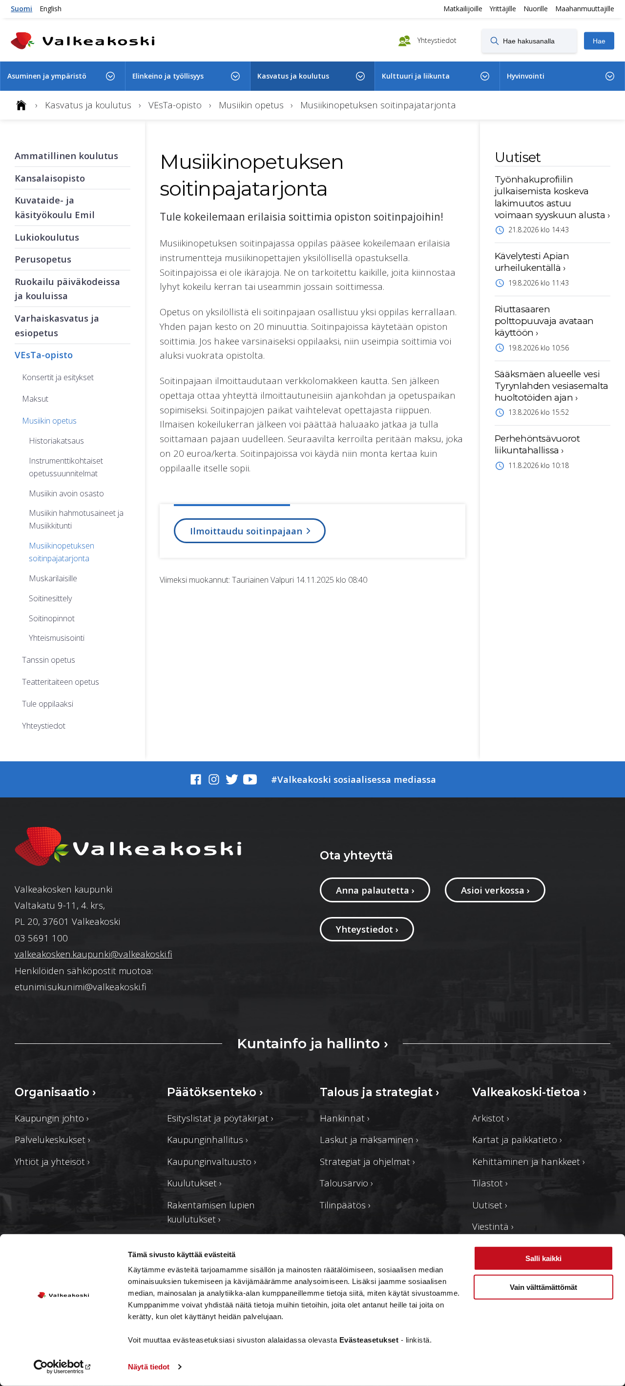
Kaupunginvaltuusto (211, 1161)
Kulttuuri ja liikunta (416, 76)
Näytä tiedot (148, 1367)
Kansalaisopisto (50, 178)
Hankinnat (345, 1118)
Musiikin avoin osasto (66, 493)
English (51, 8)
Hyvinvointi (525, 76)
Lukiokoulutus (47, 237)
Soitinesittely (50, 598)
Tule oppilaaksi (47, 703)
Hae (599, 41)
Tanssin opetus (48, 659)
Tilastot (490, 1183)
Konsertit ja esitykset (58, 377)
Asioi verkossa (495, 890)
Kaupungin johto (52, 1118)
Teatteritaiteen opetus (60, 681)
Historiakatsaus (56, 440)
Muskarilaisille (53, 578)
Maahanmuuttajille (584, 8)
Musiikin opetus (49, 420)
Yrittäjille (503, 8)
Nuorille (535, 8)
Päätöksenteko (215, 1092)
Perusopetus (43, 259)
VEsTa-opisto (44, 354)
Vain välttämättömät (543, 1287)
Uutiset (489, 1205)
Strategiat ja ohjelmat (367, 1161)
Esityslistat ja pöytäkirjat (220, 1118)
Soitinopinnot (52, 618)
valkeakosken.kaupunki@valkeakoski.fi (93, 954)
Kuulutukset (194, 1183)
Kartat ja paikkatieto (517, 1139)
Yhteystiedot (436, 39)
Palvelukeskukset (52, 1139)
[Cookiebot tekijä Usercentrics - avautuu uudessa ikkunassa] (63, 1367)
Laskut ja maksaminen (369, 1139)
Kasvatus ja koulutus (293, 76)
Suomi (21, 8)
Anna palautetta (375, 890)
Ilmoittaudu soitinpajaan (247, 531)
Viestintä (493, 1226)
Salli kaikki (543, 1258)
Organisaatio (55, 1092)
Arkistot (490, 1118)
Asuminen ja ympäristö (46, 76)
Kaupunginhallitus (207, 1139)
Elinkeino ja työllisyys (168, 76)
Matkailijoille (462, 8)
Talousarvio (346, 1183)
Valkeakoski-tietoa (529, 1092)
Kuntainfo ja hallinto (312, 1043)
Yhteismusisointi (56, 637)
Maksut (35, 398)
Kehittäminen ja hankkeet (528, 1161)
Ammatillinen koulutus (66, 155)
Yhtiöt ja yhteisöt (52, 1161)
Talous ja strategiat (379, 1092)
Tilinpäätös (345, 1205)
